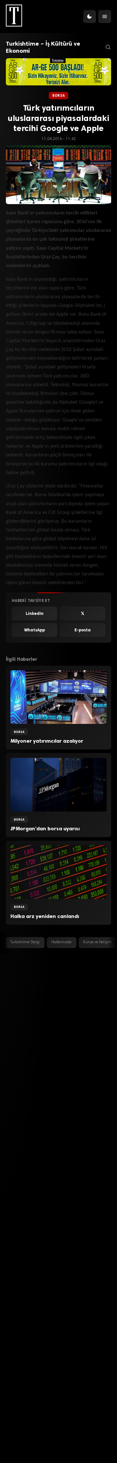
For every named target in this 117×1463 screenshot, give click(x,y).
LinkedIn (35, 613)
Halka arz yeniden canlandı (44, 916)
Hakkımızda (61, 942)
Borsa (58, 95)
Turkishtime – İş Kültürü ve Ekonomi (43, 47)
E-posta (82, 630)
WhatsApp (34, 630)
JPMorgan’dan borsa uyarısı (45, 828)
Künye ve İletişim (97, 942)
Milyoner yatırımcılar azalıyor (46, 741)
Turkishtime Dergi (25, 942)
